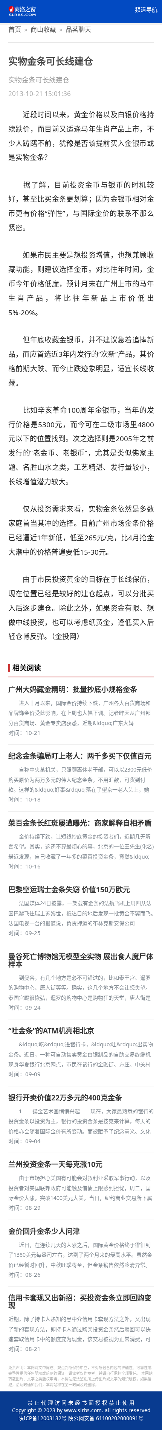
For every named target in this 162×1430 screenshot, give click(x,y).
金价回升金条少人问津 (44, 1231)
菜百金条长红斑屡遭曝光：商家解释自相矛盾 (79, 823)
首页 (14, 29)
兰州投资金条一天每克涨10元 (55, 1164)
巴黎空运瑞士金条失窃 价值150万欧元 (69, 889)
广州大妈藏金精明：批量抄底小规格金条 (72, 689)
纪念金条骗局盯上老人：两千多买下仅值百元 (79, 756)
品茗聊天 (78, 29)
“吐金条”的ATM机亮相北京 (51, 1031)
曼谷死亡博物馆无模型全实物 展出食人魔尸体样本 (80, 960)
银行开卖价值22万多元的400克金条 (65, 1098)
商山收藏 (43, 29)
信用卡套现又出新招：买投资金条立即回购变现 (79, 1301)
